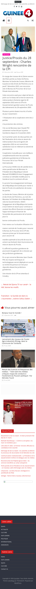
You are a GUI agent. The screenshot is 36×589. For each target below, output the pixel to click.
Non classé (6, 54)
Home (3, 557)
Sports (3, 526)
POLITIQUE (4, 539)
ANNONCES (5, 545)
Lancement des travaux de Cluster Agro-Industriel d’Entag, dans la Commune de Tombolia (15, 341)
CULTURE (4, 532)
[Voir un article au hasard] (32, 20)
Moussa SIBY (19, 72)
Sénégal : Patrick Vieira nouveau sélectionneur (16, 476)
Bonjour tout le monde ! (11, 313)
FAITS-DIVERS (5, 536)
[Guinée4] (3, 21)
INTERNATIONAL (6, 542)
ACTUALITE (4, 529)
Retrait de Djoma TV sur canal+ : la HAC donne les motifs (16, 285)
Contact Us (4, 569)
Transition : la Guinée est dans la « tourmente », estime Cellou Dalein (16, 297)
